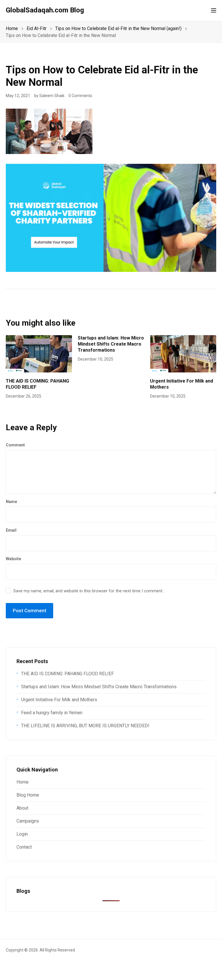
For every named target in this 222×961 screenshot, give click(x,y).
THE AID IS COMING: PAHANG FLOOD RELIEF (67, 673)
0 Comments (80, 95)
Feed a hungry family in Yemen (51, 712)
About (22, 808)
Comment (15, 445)
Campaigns (27, 821)
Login (22, 834)
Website (13, 558)
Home (22, 782)
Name (11, 501)
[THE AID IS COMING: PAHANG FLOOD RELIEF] (39, 353)
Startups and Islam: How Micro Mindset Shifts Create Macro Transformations (111, 344)
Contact (24, 847)
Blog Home (27, 795)
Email (11, 530)
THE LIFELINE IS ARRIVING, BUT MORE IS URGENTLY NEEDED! (85, 725)
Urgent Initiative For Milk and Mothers (59, 699)
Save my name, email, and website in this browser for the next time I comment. (88, 590)
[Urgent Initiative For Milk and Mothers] (183, 353)
